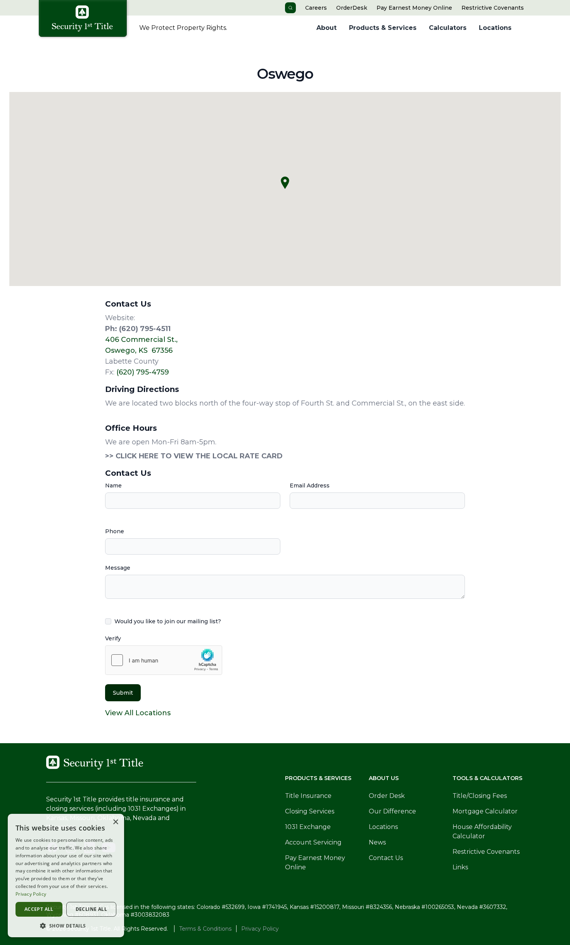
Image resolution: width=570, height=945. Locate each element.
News (377, 842)
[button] (66, 925)
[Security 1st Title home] (85, 20)
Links (460, 867)
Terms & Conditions (205, 928)
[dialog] (66, 875)
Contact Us (386, 858)
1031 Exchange (308, 827)
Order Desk (387, 795)
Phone (114, 531)
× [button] (115, 822)
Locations (495, 27)
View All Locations (138, 713)
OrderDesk (351, 7)
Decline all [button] (91, 909)
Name (113, 485)
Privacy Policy (260, 928)
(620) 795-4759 (142, 372)
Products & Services (382, 27)
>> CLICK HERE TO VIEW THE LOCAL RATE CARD (194, 456)
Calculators (447, 27)
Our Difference (392, 811)
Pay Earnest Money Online (414, 7)
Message (117, 567)
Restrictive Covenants (492, 7)
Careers (316, 7)
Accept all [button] (39, 909)
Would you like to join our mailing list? (167, 621)
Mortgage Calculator (485, 811)
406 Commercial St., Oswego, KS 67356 (141, 345)
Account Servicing (313, 842)
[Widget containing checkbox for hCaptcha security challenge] (163, 660)
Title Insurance (308, 795)
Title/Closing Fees (480, 795)
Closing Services (309, 811)
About (326, 27)
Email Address (310, 485)
